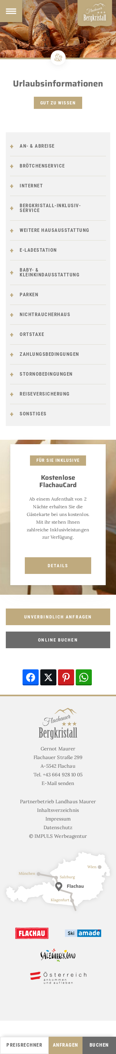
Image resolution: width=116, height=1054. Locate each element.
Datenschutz (58, 827)
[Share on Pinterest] (66, 677)
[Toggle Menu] (11, 11)
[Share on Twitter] (48, 677)
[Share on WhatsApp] (84, 677)
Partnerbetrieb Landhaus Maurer (58, 801)
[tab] (58, 146)
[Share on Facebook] (31, 677)
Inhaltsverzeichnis (58, 810)
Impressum (58, 819)
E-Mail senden (58, 783)
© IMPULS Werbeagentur (58, 836)
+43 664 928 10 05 (63, 775)
